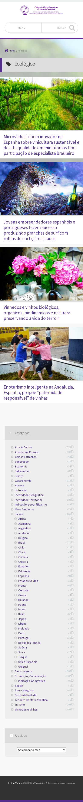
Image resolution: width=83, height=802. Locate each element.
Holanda (23, 600)
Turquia (22, 657)
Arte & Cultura (24, 447)
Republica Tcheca (29, 643)
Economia (21, 466)
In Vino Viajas (14, 783)
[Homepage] (41, 10)
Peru (21, 633)
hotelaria (20, 490)
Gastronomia (23, 481)
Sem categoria (24, 690)
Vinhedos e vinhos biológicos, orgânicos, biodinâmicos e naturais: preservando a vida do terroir (37, 312)
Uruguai (23, 666)
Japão (22, 619)
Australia (23, 533)
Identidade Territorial (28, 500)
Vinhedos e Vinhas (26, 709)
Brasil (21, 542)
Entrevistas (22, 471)
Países (19, 514)
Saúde (19, 686)
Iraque (22, 605)
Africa (22, 519)
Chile (21, 547)
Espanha (23, 576)
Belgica (23, 538)
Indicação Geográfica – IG (31, 504)
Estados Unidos (28, 581)
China (21, 552)
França (19, 476)
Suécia (22, 647)
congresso (22, 461)
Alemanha (24, 524)
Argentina (24, 528)
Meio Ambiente (24, 509)
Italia (21, 614)
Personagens (23, 671)
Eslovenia (24, 571)
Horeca (19, 485)
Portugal (23, 638)
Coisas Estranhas (26, 457)
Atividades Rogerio (27, 452)
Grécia (22, 595)
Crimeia (23, 557)
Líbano (22, 623)
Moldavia (24, 628)
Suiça (21, 652)
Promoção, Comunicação (30, 676)
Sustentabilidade (26, 695)
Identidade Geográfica (29, 495)
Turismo (20, 705)
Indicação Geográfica (31, 681)
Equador (23, 566)
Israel (21, 609)
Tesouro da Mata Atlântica (31, 700)
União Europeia (27, 662)
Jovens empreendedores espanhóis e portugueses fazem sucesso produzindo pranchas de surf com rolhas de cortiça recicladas (39, 230)
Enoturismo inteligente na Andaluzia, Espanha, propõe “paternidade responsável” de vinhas (39, 392)
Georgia (23, 590)
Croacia (23, 562)
